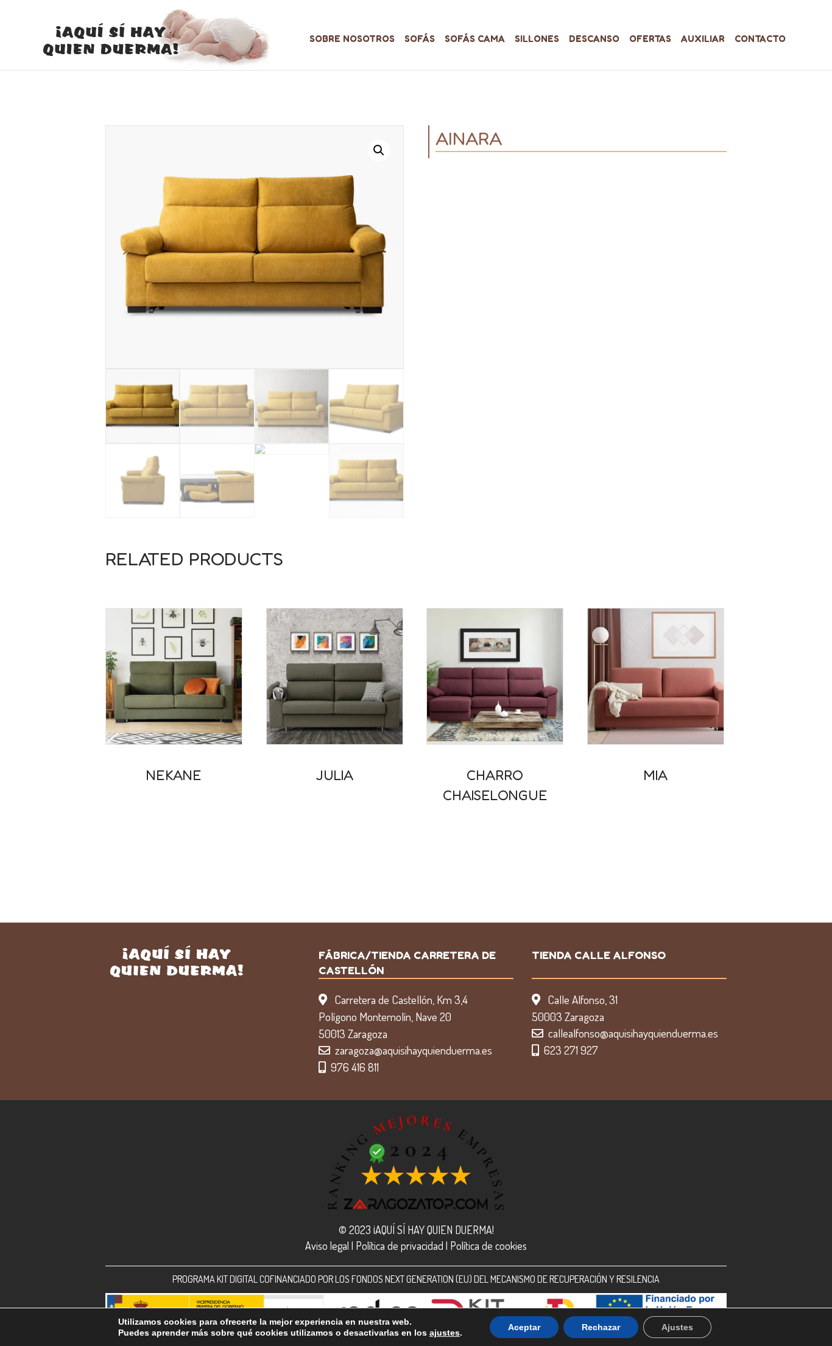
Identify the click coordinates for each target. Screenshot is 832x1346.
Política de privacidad (399, 1245)
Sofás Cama (475, 38)
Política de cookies (488, 1245)
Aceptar (524, 1327)
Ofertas (650, 38)
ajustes (444, 1332)
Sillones (537, 38)
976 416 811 (355, 1067)
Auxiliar (703, 38)
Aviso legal (327, 1245)
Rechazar (601, 1327)
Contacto (760, 38)
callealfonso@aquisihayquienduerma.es (633, 1033)
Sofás (419, 38)
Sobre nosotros (352, 38)
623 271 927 (571, 1050)
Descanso (594, 38)
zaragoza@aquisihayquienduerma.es (413, 1050)
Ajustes (677, 1327)
